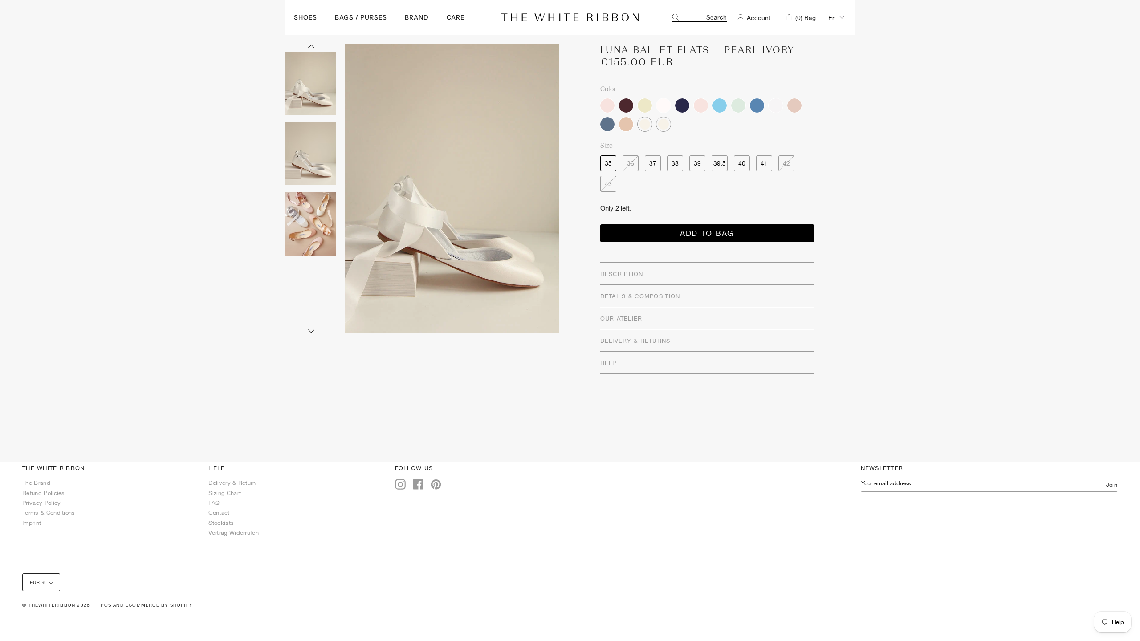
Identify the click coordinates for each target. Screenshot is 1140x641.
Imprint (31, 522)
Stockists (221, 522)
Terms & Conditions (48, 512)
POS (106, 605)
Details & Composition (640, 296)
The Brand (36, 482)
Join (1111, 484)
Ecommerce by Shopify (159, 605)
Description (621, 273)
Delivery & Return (232, 482)
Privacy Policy (41, 502)
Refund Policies (43, 492)
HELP (608, 362)
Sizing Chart (224, 492)
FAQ (214, 502)
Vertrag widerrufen (233, 532)
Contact (218, 512)
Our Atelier (621, 318)
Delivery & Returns (635, 340)
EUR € (37, 582)
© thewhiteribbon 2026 (56, 605)
